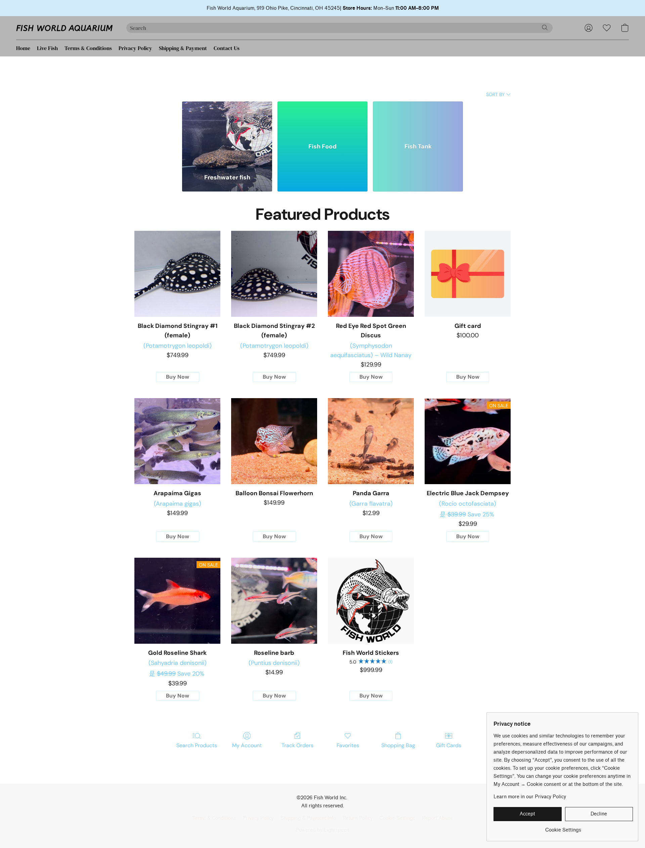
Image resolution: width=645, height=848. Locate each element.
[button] (64, 27)
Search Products (196, 745)
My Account (247, 745)
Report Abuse (437, 818)
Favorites (348, 745)
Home (23, 48)
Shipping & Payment (183, 48)
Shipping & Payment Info (308, 818)
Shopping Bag (398, 745)
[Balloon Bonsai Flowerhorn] (274, 441)
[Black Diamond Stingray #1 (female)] (177, 274)
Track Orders (297, 745)
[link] (563, 827)
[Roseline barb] (274, 601)
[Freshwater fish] (227, 133)
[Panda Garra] (371, 441)
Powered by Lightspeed (322, 830)
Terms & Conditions (88, 48)
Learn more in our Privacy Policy (529, 797)
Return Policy (358, 818)
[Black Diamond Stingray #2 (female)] (274, 274)
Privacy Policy (135, 48)
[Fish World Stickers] (371, 601)
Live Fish (47, 48)
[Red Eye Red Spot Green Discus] (371, 274)
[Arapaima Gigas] (177, 441)
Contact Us (227, 48)
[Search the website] (545, 27)
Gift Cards (448, 745)
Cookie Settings (397, 818)
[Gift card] (468, 274)
